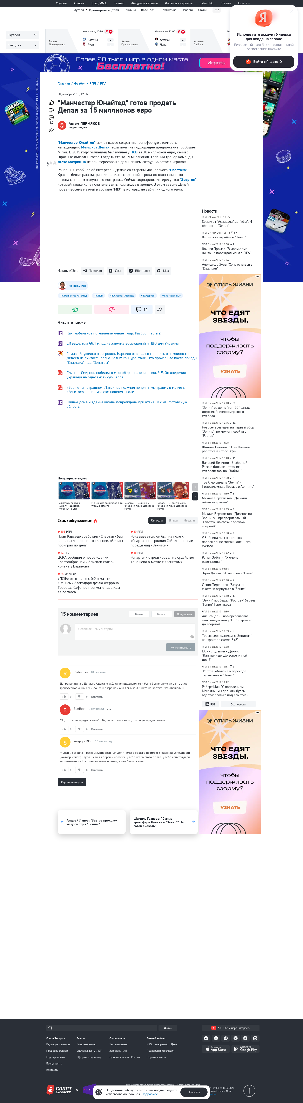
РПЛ (93, 83)
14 (234, 422)
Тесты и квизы (118, 1044)
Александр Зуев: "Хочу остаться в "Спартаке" (227, 266)
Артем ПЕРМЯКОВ (84, 123)
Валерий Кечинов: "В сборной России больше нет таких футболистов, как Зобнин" (224, 466)
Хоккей (79, 3)
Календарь (148, 10)
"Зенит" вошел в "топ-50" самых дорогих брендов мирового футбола (226, 411)
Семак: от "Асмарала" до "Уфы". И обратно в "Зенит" (227, 223)
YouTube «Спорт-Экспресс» (234, 1028)
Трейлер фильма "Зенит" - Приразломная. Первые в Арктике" (228, 484)
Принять (194, 1092)
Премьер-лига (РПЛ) (104, 10)
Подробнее (150, 1094)
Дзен (118, 271)
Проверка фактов (57, 1050)
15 (234, 458)
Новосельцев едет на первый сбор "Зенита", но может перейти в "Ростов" (228, 431)
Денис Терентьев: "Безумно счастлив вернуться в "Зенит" (223, 587)
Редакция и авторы (58, 1044)
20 (135, 531)
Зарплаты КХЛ (118, 1050)
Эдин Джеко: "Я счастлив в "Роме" (227, 573)
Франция (70, 574)
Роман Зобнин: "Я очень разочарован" (220, 559)
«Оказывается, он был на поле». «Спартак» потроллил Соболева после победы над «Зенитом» (162, 540)
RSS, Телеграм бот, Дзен (162, 1044)
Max (166, 271)
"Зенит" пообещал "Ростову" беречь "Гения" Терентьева (228, 602)
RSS (212, 704)
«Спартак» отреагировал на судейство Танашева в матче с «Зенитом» (162, 559)
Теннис (119, 3)
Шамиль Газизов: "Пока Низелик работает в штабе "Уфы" (226, 449)
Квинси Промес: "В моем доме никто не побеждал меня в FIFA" (226, 251)
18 (135, 552)
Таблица (130, 10)
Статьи (202, 10)
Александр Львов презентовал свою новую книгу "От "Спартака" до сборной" (226, 620)
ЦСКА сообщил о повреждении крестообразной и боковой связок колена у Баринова (86, 561)
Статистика (169, 10)
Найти (167, 1028)
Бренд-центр (54, 1063)
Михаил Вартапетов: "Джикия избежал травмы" (224, 500)
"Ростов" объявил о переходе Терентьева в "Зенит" (224, 673)
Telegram (95, 271)
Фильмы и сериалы (179, 3)
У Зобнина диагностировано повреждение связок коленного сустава (226, 542)
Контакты (52, 1069)
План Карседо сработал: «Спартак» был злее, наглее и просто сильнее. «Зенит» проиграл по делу (90, 540)
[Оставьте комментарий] (135, 629)
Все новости (238, 704)
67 (235, 232)
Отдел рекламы (55, 1057)
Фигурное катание (144, 3)
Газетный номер (86, 1044)
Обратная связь (156, 1057)
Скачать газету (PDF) (89, 1050)
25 (62, 574)
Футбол (61, 3)
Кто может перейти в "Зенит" (224, 237)
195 (63, 531)
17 (234, 595)
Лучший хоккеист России (124, 1057)
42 (62, 552)
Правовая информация (160, 1050)
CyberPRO (207, 3)
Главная (64, 83)
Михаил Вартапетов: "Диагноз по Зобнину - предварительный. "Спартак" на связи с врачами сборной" (227, 520)
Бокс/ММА (99, 3)
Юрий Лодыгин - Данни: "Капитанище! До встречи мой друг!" (224, 655)
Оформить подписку (89, 1057)
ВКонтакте (142, 271)
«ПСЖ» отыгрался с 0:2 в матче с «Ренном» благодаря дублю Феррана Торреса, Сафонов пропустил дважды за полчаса (89, 585)
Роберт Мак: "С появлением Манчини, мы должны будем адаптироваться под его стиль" (225, 691)
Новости (187, 10)
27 (234, 403)
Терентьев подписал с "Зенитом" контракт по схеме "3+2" (226, 637)
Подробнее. (211, 1094)
